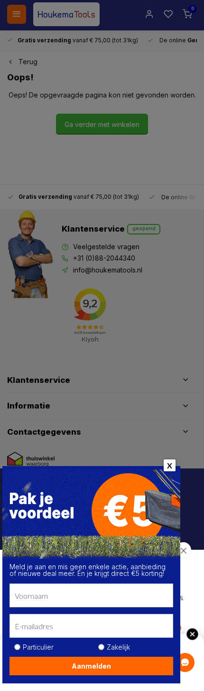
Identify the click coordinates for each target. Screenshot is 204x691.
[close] (183, 550)
